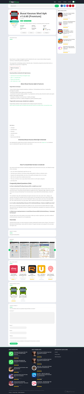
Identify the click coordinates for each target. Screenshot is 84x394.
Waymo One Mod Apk (15, 79)
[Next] (54, 250)
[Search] (57, 6)
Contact (69, 1)
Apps (55, 1)
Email (11, 330)
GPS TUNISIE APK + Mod (15, 81)
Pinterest (39, 32)
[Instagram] (67, 6)
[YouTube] (70, 6)
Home (21, 11)
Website (11, 335)
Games (59, 1)
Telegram (46, 32)
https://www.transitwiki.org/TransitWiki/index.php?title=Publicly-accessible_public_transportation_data (31, 105)
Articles (64, 1)
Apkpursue (44, 142)
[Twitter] (64, 6)
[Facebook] (62, 6)
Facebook (24, 32)
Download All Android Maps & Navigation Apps (20, 75)
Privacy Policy (57, 354)
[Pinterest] (73, 6)
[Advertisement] (32, 49)
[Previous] (9, 250)
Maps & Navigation (27, 20)
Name (11, 325)
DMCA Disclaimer (58, 356)
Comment (12, 310)
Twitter (31, 32)
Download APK (15, 21)
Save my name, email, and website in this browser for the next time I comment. (25, 341)
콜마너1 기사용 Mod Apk (15, 77)
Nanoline (21, 26)
